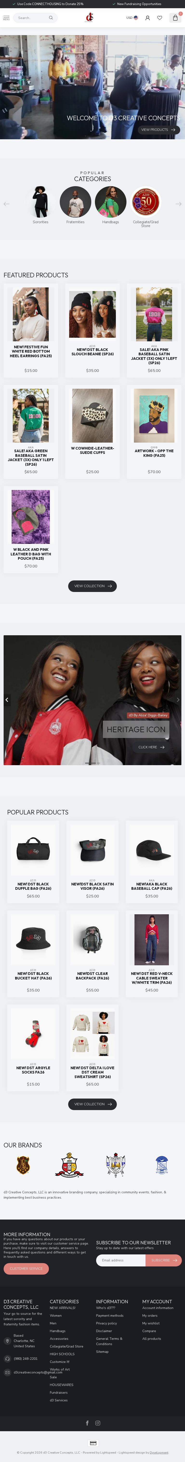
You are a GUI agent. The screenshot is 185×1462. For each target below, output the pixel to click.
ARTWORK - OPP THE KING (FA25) (154, 453)
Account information (157, 1308)
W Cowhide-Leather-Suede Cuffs (92, 450)
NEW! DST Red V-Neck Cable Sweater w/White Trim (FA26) (152, 978)
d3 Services (59, 1400)
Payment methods (110, 1315)
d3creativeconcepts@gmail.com (38, 1372)
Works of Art (60, 1369)
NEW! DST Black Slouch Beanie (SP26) (93, 352)
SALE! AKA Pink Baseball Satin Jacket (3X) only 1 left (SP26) (154, 356)
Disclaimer (104, 1331)
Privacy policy (106, 1323)
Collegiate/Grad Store (66, 1346)
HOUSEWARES (61, 1385)
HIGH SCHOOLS (62, 1354)
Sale (53, 1377)
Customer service (26, 1268)
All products (151, 1338)
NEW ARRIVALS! (62, 1308)
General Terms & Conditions (109, 1341)
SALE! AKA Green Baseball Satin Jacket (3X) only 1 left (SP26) (31, 457)
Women (56, 1315)
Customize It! (59, 1362)
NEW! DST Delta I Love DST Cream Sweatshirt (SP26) (92, 1072)
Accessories (59, 1338)
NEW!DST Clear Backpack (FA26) (92, 976)
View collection (89, 586)
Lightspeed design (132, 1452)
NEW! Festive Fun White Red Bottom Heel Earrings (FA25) (31, 351)
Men (53, 1323)
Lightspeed (108, 1452)
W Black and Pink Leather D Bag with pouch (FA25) (31, 554)
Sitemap (102, 1351)
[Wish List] (159, 18)
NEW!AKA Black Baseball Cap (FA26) (151, 886)
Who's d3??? (105, 1308)
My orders (150, 1315)
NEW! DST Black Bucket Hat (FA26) (33, 976)
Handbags (58, 1331)
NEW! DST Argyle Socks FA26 (33, 1070)
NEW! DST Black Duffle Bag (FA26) (33, 886)
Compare (149, 1331)
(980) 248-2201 (26, 1358)
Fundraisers (59, 1392)
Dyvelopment (159, 1452)
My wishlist (150, 1323)
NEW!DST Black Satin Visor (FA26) (92, 886)
